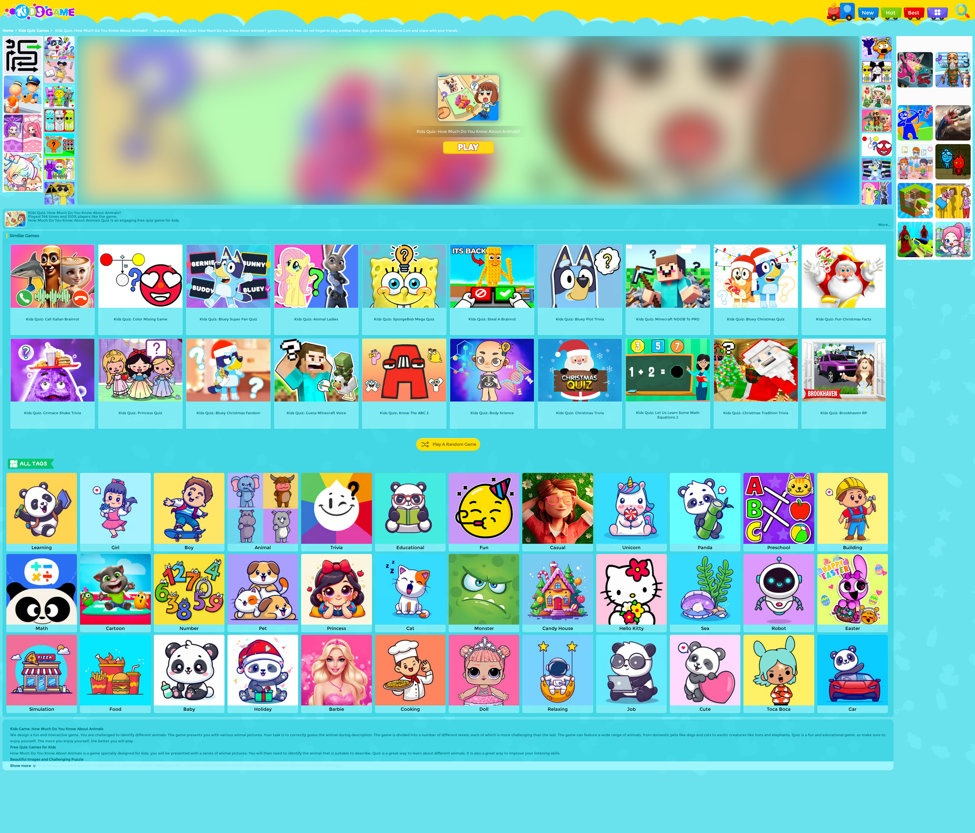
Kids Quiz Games (34, 30)
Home (8, 30)
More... (884, 225)
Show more (20, 765)
